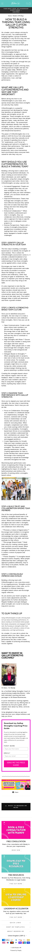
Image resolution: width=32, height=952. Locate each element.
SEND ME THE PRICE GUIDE (16, 763)
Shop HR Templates (15, 927)
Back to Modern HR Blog (17, 806)
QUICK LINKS (15, 922)
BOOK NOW (16, 850)
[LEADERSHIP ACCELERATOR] (16, 897)
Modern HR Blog (18, 16)
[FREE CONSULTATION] (16, 830)
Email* (7, 753)
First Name (9, 746)
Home (10, 16)
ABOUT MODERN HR (15, 931)
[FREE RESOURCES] (16, 864)
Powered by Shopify (15, 950)
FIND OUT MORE (16, 883)
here (26, 703)
